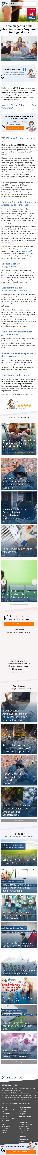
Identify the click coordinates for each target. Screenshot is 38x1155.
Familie (4, 1112)
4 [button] (20, 604)
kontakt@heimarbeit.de (21, 1103)
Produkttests (24, 1129)
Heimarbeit (23, 1110)
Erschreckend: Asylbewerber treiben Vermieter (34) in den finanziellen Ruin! (15, 715)
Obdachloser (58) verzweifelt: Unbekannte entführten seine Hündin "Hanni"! (16, 778)
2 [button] (14, 604)
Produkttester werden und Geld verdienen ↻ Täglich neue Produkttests (16, 887)
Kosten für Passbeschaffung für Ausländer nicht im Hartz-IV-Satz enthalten (18, 594)
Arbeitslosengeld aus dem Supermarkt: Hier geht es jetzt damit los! (19, 443)
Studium (22, 1141)
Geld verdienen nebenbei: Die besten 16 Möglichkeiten (18, 972)
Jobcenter (26, 251)
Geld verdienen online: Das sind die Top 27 (17, 1000)
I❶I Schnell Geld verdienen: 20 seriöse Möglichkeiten (18, 862)
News (33, 53)
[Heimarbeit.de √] (12, 4)
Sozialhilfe (6, 1126)
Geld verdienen (25, 1116)
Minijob (22, 1114)
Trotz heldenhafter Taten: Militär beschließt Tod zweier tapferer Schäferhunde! (17, 810)
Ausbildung (23, 1139)
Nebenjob (22, 1112)
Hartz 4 (26, 54)
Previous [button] (3, 582)
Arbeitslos (19, 54)
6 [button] (26, 604)
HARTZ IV (5, 1129)
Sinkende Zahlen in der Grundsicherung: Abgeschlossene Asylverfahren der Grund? (16, 514)
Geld (26, 453)
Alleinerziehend (8, 1118)
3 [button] (17, 604)
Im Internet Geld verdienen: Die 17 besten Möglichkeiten (17, 944)
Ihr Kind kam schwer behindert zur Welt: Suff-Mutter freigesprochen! (16, 748)
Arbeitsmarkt (20, 321)
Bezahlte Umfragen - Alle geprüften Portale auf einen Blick (17, 1025)
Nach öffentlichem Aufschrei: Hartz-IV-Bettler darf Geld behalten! (17, 481)
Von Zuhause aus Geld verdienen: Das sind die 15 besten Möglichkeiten (16, 1053)
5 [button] (23, 604)
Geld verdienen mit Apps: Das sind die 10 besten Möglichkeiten (18, 915)
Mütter (4, 1116)
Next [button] (34, 582)
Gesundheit (6, 1114)
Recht (4, 1133)
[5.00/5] (19, 405)
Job (20, 1118)
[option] (19, 582)
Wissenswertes (7, 1120)
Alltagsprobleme (8, 1110)
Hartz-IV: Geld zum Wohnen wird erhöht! (17, 550)
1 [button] (11, 604)
